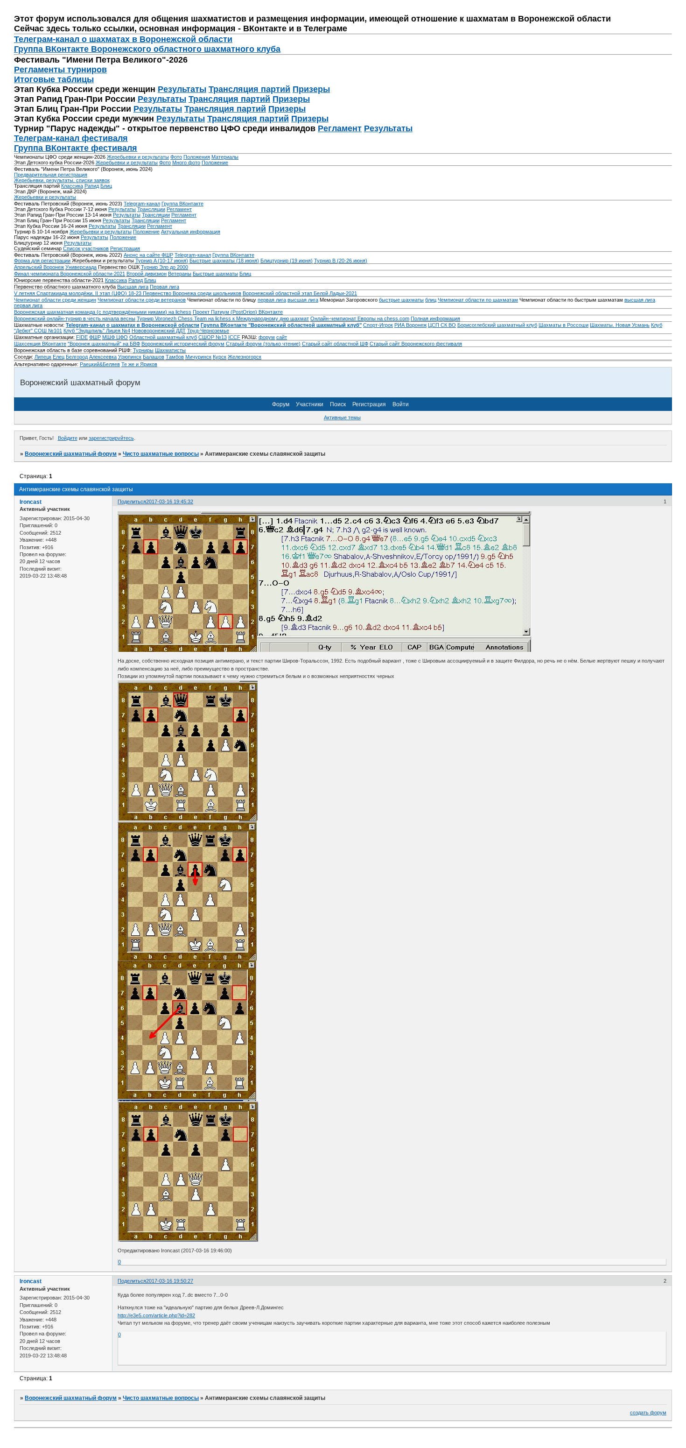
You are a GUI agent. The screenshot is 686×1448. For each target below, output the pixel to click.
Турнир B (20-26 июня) (340, 260)
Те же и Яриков (139, 364)
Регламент (340, 128)
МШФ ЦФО (115, 337)
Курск (219, 357)
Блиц (106, 186)
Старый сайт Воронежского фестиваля (416, 343)
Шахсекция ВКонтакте (40, 343)
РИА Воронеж (410, 325)
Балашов (153, 357)
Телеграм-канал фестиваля (71, 138)
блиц (430, 300)
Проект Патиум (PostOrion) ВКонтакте (238, 312)
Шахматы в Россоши (563, 325)
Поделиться (132, 501)
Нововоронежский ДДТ (159, 330)
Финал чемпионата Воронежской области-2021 (69, 273)
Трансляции (151, 209)
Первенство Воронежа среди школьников (192, 293)
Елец (58, 357)
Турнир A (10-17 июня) (161, 260)
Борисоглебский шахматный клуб (497, 325)
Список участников (86, 248)
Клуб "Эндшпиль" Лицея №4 (96, 330)
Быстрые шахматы (215, 273)
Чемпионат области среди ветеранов (142, 300)
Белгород (77, 357)
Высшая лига (132, 287)
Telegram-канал (142, 203)
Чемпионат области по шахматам (478, 300)
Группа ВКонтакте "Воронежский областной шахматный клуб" (281, 325)
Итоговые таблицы (54, 79)
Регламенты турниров (60, 69)
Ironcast (31, 502)
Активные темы (342, 417)
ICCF (234, 337)
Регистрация (125, 248)
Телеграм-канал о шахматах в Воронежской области (123, 39)
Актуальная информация (190, 231)
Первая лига (164, 287)
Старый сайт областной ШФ (335, 343)
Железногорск (244, 357)
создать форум (648, 1412)
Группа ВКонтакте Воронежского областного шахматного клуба (147, 49)
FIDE (82, 337)
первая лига (272, 300)
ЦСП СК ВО (442, 325)
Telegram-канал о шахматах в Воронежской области (132, 325)
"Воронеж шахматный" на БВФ (104, 343)
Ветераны (179, 273)
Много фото (186, 162)
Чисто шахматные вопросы (161, 454)
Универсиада (81, 267)
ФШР (95, 337)
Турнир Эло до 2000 (164, 267)
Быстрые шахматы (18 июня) (224, 260)
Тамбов (175, 357)
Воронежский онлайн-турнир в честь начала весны (74, 318)
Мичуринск (198, 357)
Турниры (143, 350)
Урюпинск (129, 357)
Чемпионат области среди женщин (55, 300)
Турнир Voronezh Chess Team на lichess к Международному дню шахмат (223, 318)
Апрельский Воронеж (39, 267)
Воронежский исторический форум (182, 343)
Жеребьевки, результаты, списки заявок (62, 180)
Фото (176, 157)
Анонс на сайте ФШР (148, 255)
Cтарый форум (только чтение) (263, 343)
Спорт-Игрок (378, 325)
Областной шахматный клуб (163, 337)
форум (267, 337)
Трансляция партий (249, 89)
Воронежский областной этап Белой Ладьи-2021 (300, 293)
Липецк (43, 357)
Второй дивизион (146, 273)
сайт (281, 337)
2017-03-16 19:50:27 (169, 1281)
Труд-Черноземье (208, 330)
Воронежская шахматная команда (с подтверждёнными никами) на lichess (102, 312)
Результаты (182, 89)
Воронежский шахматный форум (71, 454)
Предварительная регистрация (50, 174)
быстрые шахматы (401, 300)
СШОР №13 (212, 337)
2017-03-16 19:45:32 (169, 501)
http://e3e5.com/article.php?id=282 (156, 1315)
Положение (215, 162)
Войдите (67, 438)
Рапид (91, 186)
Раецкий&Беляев (100, 364)
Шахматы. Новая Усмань (620, 325)
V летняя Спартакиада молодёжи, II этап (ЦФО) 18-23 (78, 293)
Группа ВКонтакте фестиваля (75, 148)
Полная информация (435, 318)
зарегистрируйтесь (111, 438)
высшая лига (302, 300)
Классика (72, 186)
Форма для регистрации (42, 260)
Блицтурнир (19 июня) (286, 260)
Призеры (311, 89)
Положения (196, 157)
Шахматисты (170, 350)
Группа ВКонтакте (182, 203)
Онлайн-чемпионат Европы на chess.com (359, 318)
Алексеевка (103, 357)
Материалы (224, 157)
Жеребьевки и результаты (138, 157)
